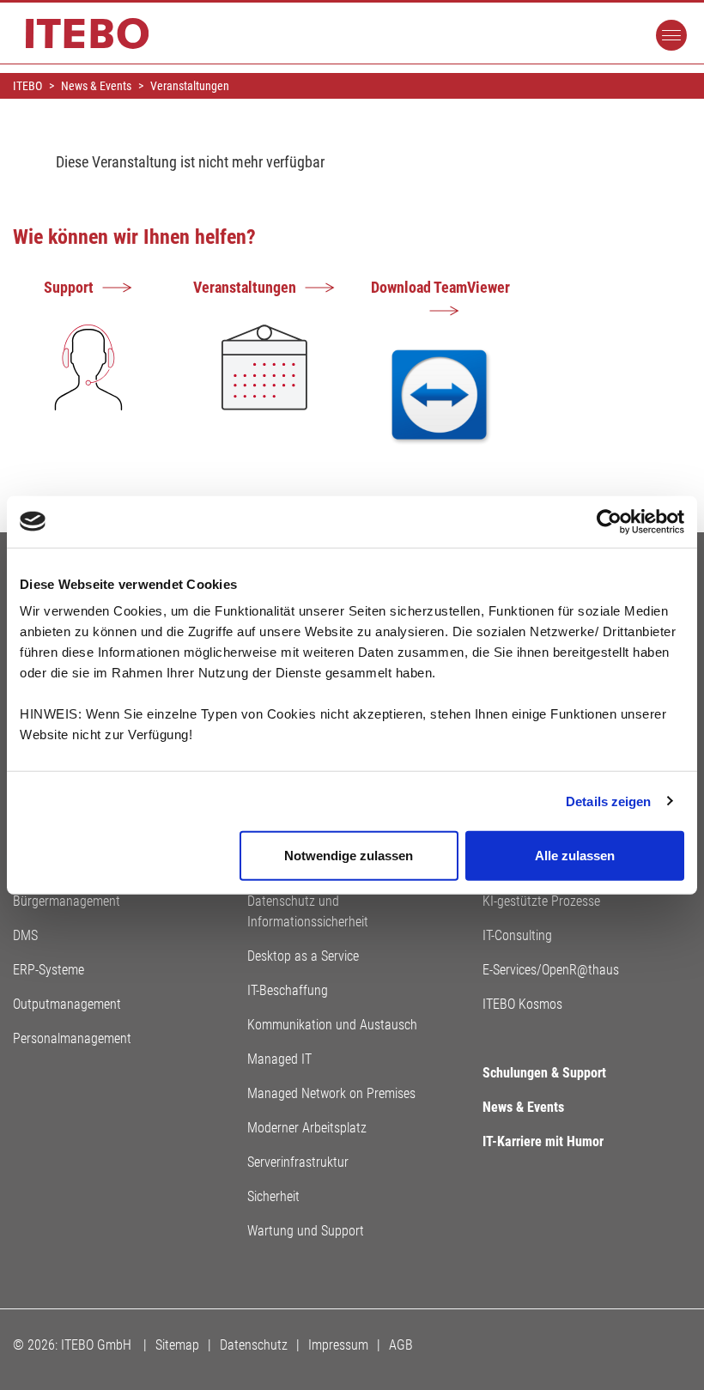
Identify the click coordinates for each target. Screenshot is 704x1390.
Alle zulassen (575, 855)
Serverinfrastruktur (298, 1162)
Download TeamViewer (440, 287)
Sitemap (177, 1345)
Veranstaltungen (244, 287)
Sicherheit (273, 1196)
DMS (25, 935)
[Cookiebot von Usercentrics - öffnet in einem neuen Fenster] (609, 521)
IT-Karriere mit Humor (543, 1141)
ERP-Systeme (48, 970)
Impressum (338, 1345)
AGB (401, 1345)
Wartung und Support (305, 1231)
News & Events (523, 1107)
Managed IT (279, 1059)
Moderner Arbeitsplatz (307, 1128)
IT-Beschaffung (287, 990)
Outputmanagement (67, 1004)
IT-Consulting (517, 935)
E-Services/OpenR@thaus (550, 970)
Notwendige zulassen (348, 855)
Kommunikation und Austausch (332, 1025)
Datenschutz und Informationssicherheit (307, 911)
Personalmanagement (72, 1038)
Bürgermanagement (66, 901)
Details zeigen (608, 800)
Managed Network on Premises (331, 1093)
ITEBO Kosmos (522, 1004)
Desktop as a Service (303, 956)
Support (69, 287)
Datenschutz (254, 1345)
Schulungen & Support (544, 1073)
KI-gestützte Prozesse (541, 901)
